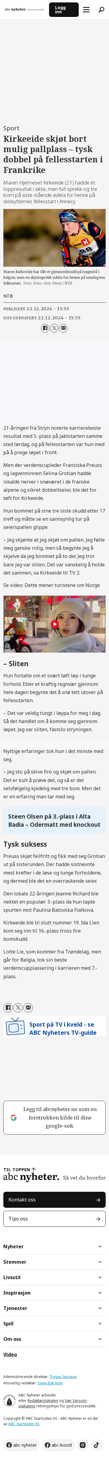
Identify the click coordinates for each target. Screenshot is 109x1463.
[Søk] (101, 9)
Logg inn (60, 10)
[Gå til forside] (24, 9)
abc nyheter (25, 1445)
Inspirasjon (17, 1292)
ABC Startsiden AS (24, 1423)
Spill (8, 1323)
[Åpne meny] (86, 10)
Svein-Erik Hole (50, 1383)
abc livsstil (62, 1445)
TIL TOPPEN (16, 1169)
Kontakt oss (22, 1199)
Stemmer (14, 1262)
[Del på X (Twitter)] (54, 328)
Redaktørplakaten (43, 1400)
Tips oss (18, 1218)
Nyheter (13, 1246)
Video (10, 1354)
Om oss (12, 1339)
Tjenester (15, 1308)
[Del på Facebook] (45, 328)
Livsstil (12, 1277)
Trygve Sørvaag (63, 1376)
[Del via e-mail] (63, 328)
